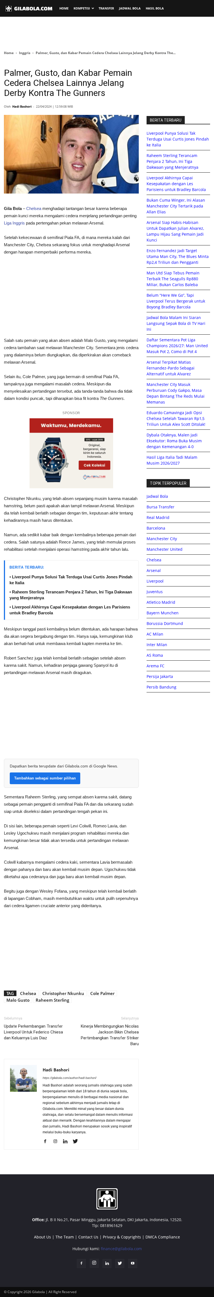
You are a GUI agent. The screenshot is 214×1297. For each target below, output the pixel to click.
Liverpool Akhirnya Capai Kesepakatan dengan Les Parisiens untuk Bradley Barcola (176, 183)
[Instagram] (57, 1141)
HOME (64, 8)
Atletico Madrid (161, 602)
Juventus (155, 591)
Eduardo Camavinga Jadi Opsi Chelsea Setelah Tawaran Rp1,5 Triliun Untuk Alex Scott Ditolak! (176, 418)
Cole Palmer (102, 993)
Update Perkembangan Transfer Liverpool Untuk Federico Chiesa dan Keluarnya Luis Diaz (33, 1032)
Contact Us (88, 1237)
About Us (42, 1237)
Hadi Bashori (21, 106)
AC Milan (155, 634)
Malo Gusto (18, 1000)
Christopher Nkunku (63, 993)
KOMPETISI (82, 8)
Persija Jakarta (160, 676)
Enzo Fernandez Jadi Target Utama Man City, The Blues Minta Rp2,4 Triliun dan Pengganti (178, 256)
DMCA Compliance (162, 1237)
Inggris (24, 52)
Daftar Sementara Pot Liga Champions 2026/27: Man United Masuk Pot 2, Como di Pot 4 (177, 345)
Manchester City (162, 538)
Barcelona (156, 528)
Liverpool (155, 581)
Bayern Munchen (163, 612)
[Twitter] (77, 1141)
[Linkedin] (67, 1141)
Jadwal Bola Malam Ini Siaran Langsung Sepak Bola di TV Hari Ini (176, 323)
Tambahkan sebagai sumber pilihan (45, 778)
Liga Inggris (14, 223)
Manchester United (165, 549)
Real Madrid (158, 517)
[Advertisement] (107, 33)
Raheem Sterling (52, 1000)
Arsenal (154, 570)
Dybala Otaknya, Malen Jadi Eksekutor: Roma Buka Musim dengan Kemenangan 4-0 (174, 440)
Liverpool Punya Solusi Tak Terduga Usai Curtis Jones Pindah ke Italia (178, 139)
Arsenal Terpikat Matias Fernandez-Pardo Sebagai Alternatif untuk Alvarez (170, 367)
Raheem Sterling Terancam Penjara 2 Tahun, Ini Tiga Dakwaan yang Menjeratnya (172, 161)
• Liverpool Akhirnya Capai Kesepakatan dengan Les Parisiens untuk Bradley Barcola (69, 610)
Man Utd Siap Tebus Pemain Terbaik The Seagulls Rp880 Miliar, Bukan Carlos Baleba (173, 278)
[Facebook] (47, 1141)
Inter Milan (157, 644)
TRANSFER (106, 8)
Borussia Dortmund (165, 623)
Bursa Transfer (160, 506)
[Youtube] (132, 1263)
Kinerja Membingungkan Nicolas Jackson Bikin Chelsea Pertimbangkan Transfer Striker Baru (110, 1035)
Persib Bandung (161, 687)
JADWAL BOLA (130, 8)
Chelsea (33, 208)
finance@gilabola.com (121, 1248)
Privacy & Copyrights (122, 1237)
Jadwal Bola (157, 496)
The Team (64, 1237)
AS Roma (155, 655)
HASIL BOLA (155, 8)
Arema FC (155, 665)
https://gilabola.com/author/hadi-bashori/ (69, 1077)
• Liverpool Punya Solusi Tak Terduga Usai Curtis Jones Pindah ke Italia (70, 579)
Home (9, 52)
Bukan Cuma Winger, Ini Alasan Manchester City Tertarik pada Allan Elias (176, 205)
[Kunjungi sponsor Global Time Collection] (71, 453)
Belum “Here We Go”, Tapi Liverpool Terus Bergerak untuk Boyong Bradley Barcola (176, 301)
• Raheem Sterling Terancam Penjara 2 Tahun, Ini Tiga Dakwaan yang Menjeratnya (70, 595)
